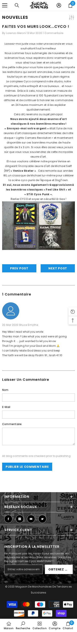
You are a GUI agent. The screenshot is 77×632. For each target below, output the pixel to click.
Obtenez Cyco (60, 569)
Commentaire (12, 424)
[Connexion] (59, 5)
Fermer (73, 14)
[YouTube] (31, 519)
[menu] (4, 5)
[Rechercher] (16, 5)
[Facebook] (8, 519)
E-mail (6, 407)
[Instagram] (20, 519)
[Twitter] (42, 519)
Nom (5, 390)
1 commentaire (53, 33)
